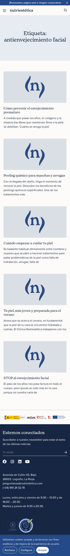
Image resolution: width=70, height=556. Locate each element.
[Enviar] (65, 452)
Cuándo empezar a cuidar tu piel (28, 243)
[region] (35, 545)
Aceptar (42, 550)
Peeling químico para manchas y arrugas (34, 175)
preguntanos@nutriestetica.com (23, 483)
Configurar (26, 550)
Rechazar (10, 550)
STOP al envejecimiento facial (26, 378)
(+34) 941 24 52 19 (14, 488)
